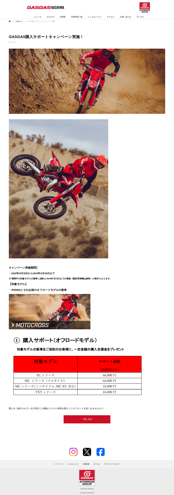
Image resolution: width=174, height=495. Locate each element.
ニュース (37, 17)
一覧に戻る (87, 419)
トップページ (58, 464)
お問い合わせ (125, 17)
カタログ (51, 17)
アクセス (110, 17)
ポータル (140, 17)
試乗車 (63, 17)
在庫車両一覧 (77, 17)
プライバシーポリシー (112, 464)
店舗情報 (86, 464)
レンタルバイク (94, 17)
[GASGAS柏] (45, 7)
